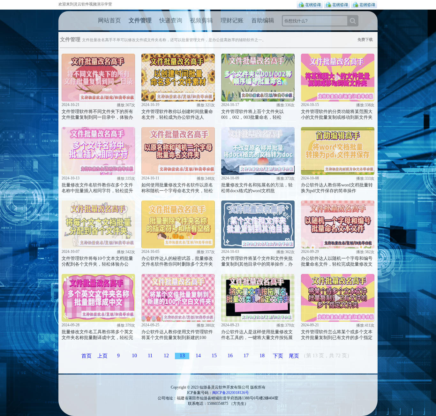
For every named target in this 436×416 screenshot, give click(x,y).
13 (182, 355)
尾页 (294, 356)
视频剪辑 (201, 20)
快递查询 (170, 20)
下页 (278, 356)
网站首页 (109, 20)
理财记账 (232, 20)
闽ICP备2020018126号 (230, 392)
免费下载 (365, 39)
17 (246, 355)
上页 (102, 356)
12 (166, 355)
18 (262, 355)
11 (150, 355)
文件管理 (140, 20)
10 (134, 355)
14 (198, 355)
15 (214, 355)
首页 (86, 356)
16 (230, 355)
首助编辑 (262, 20)
